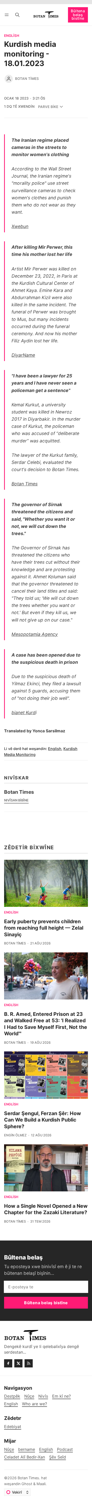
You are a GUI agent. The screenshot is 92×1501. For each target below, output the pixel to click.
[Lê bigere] (17, 14)
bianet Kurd (24, 712)
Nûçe (9, 1449)
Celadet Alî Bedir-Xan (24, 1457)
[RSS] (29, 1363)
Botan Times (27, 79)
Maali (41, 1484)
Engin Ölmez (15, 1135)
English (11, 36)
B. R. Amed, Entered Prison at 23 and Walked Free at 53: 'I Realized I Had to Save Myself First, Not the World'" (45, 1024)
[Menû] (7, 14)
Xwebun (20, 226)
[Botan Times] (8, 78)
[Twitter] (18, 1363)
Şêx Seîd (57, 1457)
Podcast (65, 1449)
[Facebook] (8, 1363)
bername (26, 1449)
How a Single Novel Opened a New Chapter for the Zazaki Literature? (46, 1209)
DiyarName (23, 355)
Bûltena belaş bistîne (78, 14)
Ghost (26, 1484)
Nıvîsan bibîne (16, 800)
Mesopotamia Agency (35, 634)
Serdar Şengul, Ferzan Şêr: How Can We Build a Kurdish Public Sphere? (42, 1119)
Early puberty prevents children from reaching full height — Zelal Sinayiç (43, 928)
